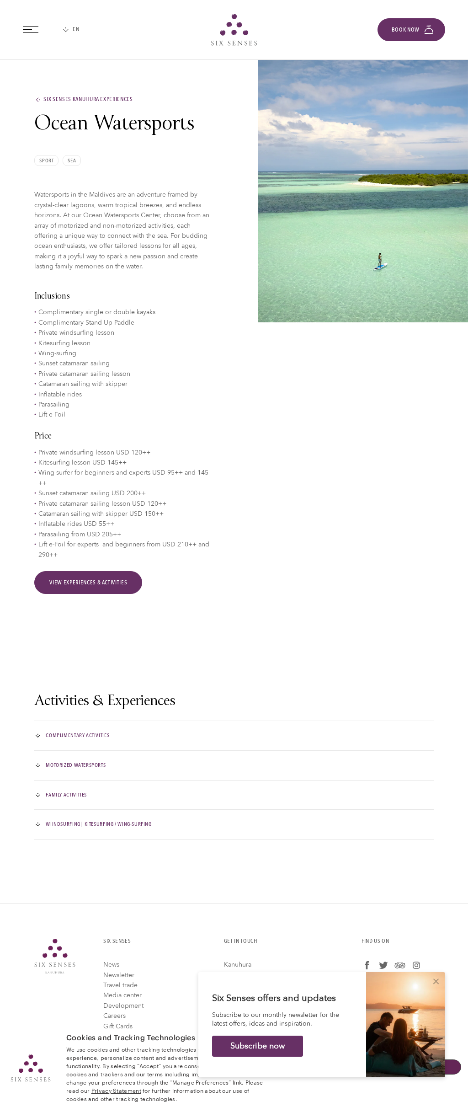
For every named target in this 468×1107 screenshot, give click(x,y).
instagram (416, 965)
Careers (114, 1015)
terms (155, 1074)
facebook (367, 965)
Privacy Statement (116, 1090)
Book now (406, 30)
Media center (122, 995)
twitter (383, 965)
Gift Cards (118, 1026)
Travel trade (120, 985)
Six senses (234, 30)
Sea (72, 160)
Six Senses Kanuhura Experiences (88, 99)
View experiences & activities (88, 582)
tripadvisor (399, 965)
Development (123, 1005)
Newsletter (118, 975)
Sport (46, 160)
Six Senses (54, 956)
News (111, 964)
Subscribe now (257, 1046)
